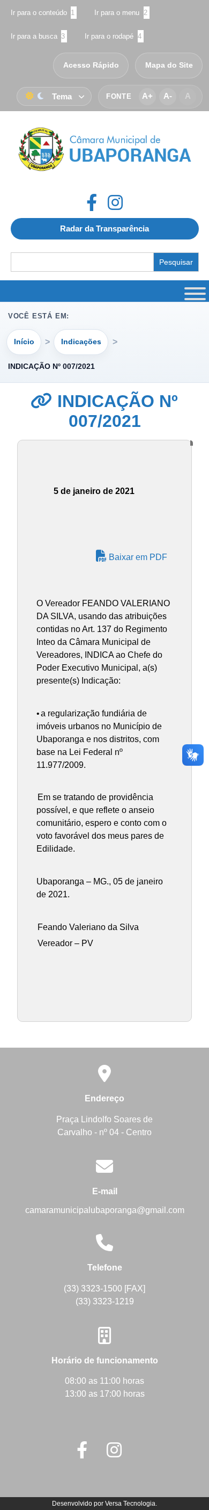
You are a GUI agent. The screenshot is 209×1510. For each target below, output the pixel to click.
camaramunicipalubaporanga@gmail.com (104, 1210)
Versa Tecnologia (130, 1503)
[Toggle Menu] (193, 291)
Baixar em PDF (137, 557)
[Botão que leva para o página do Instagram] (115, 202)
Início (24, 341)
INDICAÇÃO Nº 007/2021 (115, 411)
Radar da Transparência (104, 228)
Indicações (81, 341)
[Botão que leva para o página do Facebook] (97, 202)
